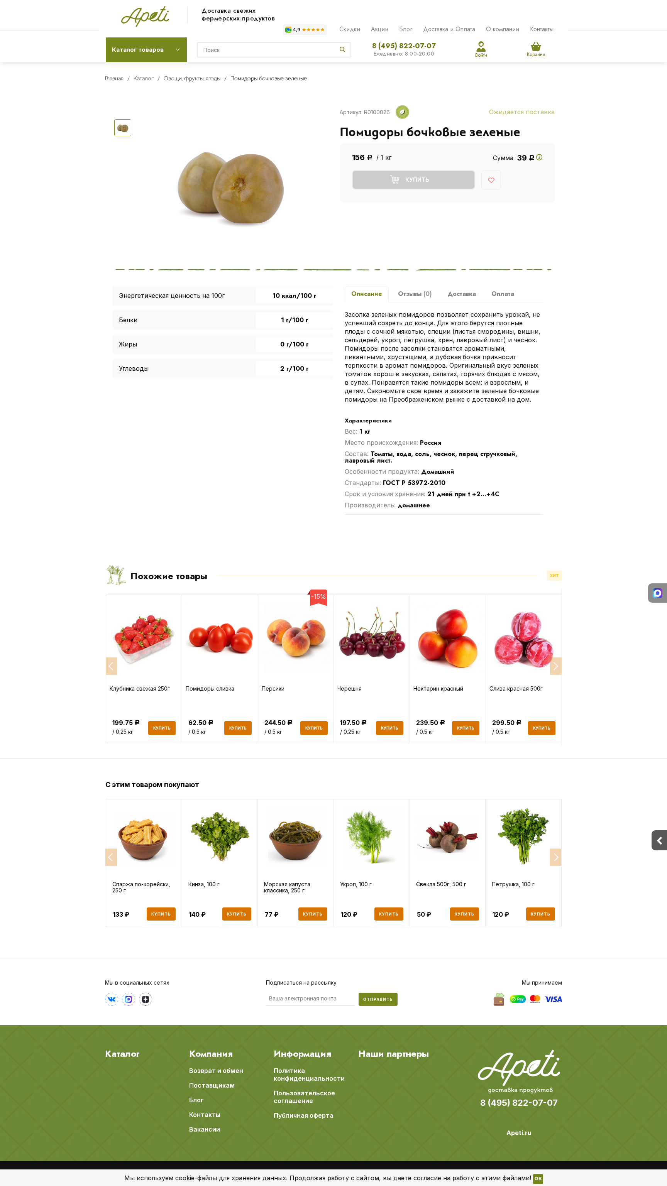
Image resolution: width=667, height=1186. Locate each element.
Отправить (378, 999)
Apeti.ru (519, 1133)
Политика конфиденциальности (309, 1074)
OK (538, 1179)
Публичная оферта (304, 1115)
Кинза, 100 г (204, 884)
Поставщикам (212, 1085)
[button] (111, 857)
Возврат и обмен (216, 1070)
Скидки (349, 29)
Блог (405, 29)
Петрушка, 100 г (513, 884)
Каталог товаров (138, 49)
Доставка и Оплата (449, 29)
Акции (379, 29)
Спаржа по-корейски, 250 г (141, 887)
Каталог (122, 1054)
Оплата (502, 293)
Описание (366, 293)
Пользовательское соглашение (304, 1097)
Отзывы (415, 293)
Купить (161, 914)
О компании (502, 29)
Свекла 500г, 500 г (441, 884)
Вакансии (204, 1129)
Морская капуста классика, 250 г (287, 887)
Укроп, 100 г (356, 884)
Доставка (461, 293)
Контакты (542, 29)
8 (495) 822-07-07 (404, 46)
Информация (302, 1054)
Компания (211, 1054)
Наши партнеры (393, 1054)
